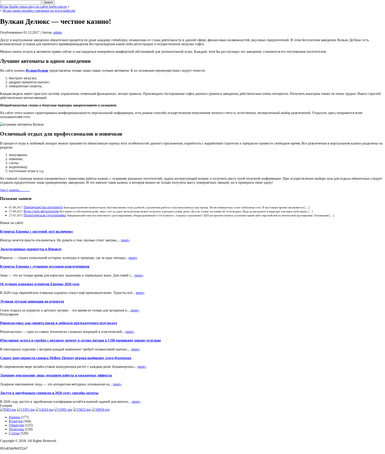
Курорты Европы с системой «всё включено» (36, 231)
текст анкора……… (15, 190)
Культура (16, 421)
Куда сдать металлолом (41, 211)
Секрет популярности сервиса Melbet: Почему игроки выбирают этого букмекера (65, 358)
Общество (16, 425)
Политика (16, 429)
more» (125, 240)
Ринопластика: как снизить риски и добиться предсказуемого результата (58, 323)
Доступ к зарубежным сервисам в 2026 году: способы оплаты (49, 393)
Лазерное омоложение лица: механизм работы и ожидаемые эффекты (56, 375)
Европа (14, 417)
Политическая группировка (45, 215)
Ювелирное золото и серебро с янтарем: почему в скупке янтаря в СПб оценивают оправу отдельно (80, 340)
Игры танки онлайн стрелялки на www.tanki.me (39, 10)
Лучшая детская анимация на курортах (32, 301)
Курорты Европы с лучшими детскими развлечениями (44, 266)
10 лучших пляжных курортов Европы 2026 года (39, 284)
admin (57, 32)
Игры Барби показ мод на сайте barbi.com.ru (33, 6)
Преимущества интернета (43, 207)
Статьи (14, 433)
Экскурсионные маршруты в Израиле (30, 249)
